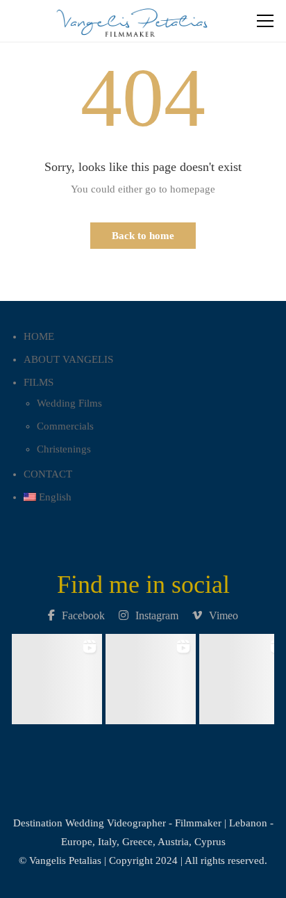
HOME (39, 336)
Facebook (83, 615)
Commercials (65, 426)
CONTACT (48, 474)
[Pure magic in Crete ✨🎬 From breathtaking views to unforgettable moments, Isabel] (57, 675)
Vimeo (223, 615)
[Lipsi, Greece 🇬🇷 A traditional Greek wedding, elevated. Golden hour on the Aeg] (151, 675)
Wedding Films (69, 403)
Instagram (156, 615)
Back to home (143, 235)
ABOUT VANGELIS (68, 359)
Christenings (64, 449)
